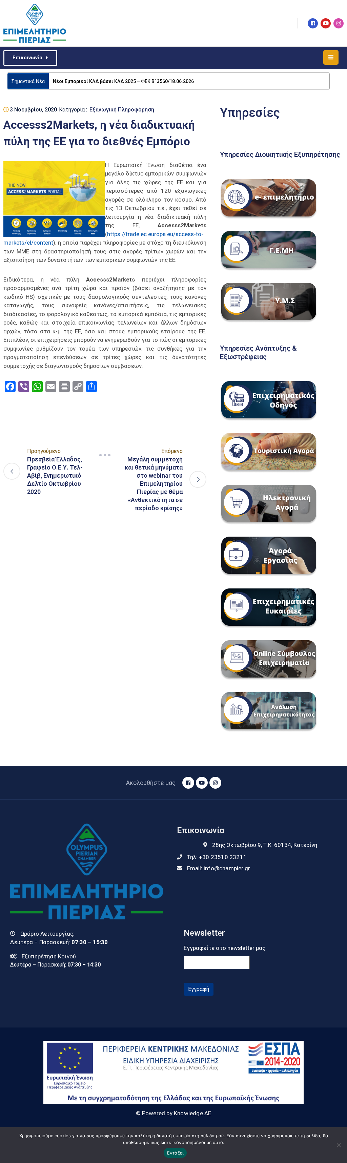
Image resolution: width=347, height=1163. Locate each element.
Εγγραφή (198, 989)
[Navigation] (105, 454)
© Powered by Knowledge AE (173, 1113)
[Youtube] (326, 23)
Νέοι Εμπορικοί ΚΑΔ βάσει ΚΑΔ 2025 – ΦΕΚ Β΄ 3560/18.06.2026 (123, 81)
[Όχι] (338, 1145)
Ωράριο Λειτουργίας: (47, 933)
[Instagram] (338, 23)
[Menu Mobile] (331, 57)
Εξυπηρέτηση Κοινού (49, 956)
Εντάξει (175, 1153)
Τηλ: (217, 857)
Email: (218, 868)
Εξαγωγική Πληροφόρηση (121, 109)
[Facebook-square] (313, 23)
